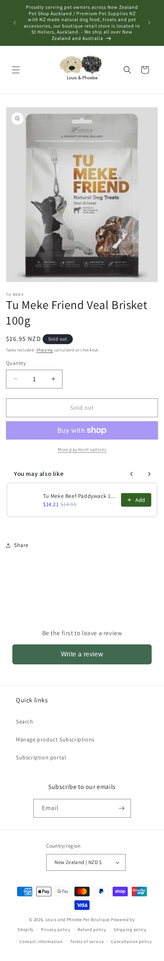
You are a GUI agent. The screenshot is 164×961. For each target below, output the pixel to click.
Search (24, 721)
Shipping (44, 350)
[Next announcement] (149, 23)
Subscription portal (41, 757)
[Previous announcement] (14, 23)
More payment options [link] (82, 449)
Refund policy (92, 929)
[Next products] (149, 474)
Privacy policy (55, 929)
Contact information (41, 941)
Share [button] (21, 545)
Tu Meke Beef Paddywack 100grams (79, 495)
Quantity (16, 363)
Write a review (82, 654)
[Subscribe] (122, 808)
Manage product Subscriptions (55, 739)
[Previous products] (132, 474)
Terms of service (86, 941)
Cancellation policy (131, 941)
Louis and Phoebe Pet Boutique (77, 919)
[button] (16, 70)
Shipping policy (129, 929)
